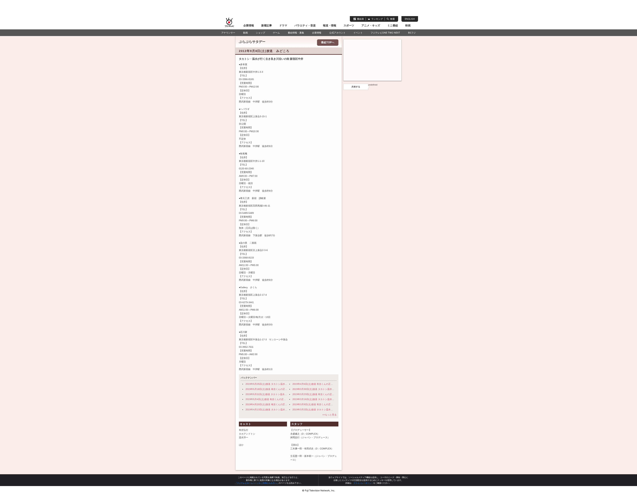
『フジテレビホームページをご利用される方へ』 (257, 483)
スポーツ (349, 25)
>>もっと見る (329, 414)
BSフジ (412, 32)
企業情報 (248, 25)
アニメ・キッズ (370, 25)
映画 (408, 25)
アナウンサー (228, 32)
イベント (358, 32)
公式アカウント (337, 32)
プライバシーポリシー (363, 483)
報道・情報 (329, 25)
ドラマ (283, 25)
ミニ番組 (392, 25)
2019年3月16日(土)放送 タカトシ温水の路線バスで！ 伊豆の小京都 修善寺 (332, 399)
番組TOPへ (327, 42)
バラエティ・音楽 (305, 25)
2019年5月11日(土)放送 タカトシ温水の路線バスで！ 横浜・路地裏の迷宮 (285, 394)
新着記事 (266, 25)
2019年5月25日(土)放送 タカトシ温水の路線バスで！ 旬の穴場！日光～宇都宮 (287, 384)
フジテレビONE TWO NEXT (385, 32)
